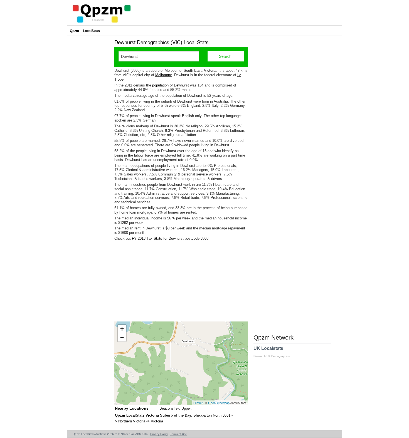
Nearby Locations (132, 408)
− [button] (122, 337)
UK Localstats (271, 352)
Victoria (210, 70)
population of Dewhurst (170, 85)
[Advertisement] (181, 281)
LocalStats (91, 31)
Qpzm (74, 31)
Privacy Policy (159, 433)
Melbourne (163, 75)
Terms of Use (178, 433)
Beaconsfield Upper (175, 408)
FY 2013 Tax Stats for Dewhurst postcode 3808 (170, 238)
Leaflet (198, 402)
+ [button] (122, 328)
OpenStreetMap (219, 402)
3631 (226, 415)
